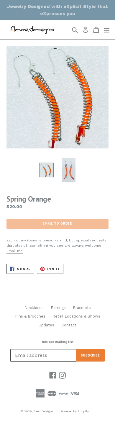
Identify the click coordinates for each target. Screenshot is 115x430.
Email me (14, 251)
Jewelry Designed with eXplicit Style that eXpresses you (57, 10)
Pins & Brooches (30, 316)
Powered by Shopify (75, 411)
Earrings (58, 307)
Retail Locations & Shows (76, 316)
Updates (46, 325)
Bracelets (82, 307)
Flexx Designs (44, 411)
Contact (68, 325)
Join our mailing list (58, 342)
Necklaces (34, 307)
